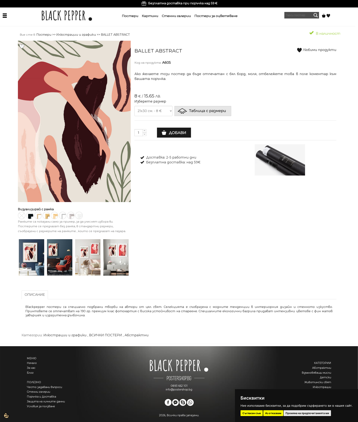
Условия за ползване (41, 406)
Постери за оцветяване (216, 16)
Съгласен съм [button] (251, 413)
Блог (30, 372)
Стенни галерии (176, 16)
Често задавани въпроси (44, 387)
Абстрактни (321, 368)
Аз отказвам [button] (273, 413)
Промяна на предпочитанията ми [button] (307, 413)
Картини (150, 16)
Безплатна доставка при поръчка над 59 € (182, 3)
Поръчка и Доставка (41, 396)
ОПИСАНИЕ (35, 295)
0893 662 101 (179, 385)
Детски (325, 377)
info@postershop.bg (179, 389)
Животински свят (317, 382)
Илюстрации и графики (76, 34)
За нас (31, 368)
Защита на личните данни (46, 401)
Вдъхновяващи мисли (316, 372)
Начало (32, 363)
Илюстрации (322, 387)
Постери (130, 16)
